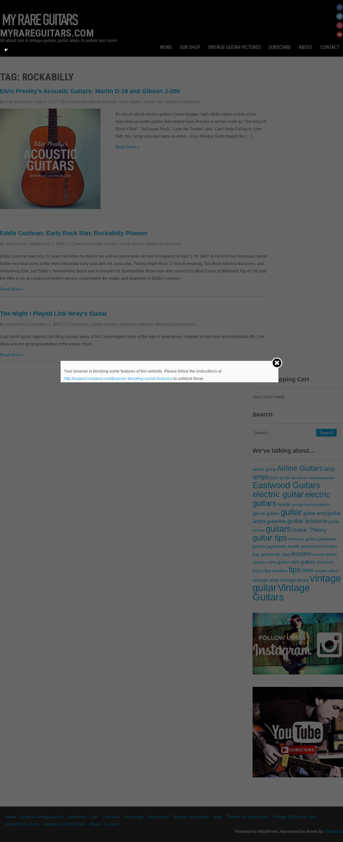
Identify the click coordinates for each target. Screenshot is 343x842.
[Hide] (6, 50)
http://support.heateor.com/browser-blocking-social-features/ (118, 378)
